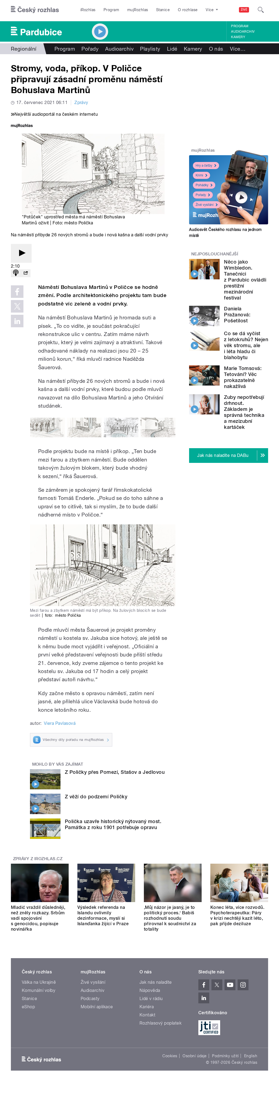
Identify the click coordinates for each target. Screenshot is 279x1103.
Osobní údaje (195, 1056)
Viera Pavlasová (59, 723)
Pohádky (202, 185)
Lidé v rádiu (151, 998)
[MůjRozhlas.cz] (22, 126)
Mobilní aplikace (97, 1006)
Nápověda (150, 990)
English (250, 1056)
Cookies (169, 1056)
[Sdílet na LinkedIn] (17, 321)
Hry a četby (204, 165)
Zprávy (81, 102)
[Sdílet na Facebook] (17, 291)
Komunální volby (38, 990)
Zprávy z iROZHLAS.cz (38, 858)
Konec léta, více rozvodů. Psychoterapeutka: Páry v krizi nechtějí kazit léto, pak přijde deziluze (237, 915)
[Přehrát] (21, 253)
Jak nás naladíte (156, 982)
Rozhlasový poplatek (160, 1023)
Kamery (238, 37)
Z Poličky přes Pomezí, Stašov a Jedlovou (115, 772)
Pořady (90, 49)
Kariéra (147, 1006)
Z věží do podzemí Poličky (96, 796)
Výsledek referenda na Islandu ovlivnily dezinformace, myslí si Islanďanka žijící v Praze (103, 915)
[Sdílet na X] (17, 306)
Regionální (24, 49)
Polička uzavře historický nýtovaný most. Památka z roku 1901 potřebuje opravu (113, 824)
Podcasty (90, 998)
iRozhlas (88, 10)
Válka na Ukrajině (39, 982)
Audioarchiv (242, 31)
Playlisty (150, 49)
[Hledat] (260, 10)
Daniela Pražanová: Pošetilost (237, 314)
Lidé (172, 49)
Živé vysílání (205, 205)
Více (237, 49)
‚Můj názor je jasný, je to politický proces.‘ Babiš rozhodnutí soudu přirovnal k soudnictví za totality (170, 918)
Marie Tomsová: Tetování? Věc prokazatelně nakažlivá (243, 377)
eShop (28, 1006)
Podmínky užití (225, 1056)
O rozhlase (188, 10)
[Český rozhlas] (35, 10)
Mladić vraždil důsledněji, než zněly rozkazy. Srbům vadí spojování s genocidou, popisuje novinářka (38, 918)
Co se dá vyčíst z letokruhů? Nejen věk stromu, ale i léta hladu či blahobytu (246, 345)
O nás (216, 49)
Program (111, 10)
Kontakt (147, 1015)
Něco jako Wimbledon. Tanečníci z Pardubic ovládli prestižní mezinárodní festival (245, 280)
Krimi (199, 175)
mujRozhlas (137, 10)
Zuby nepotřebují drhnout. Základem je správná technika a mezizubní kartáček (244, 412)
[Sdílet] (26, 273)
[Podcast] (16, 273)
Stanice (163, 10)
